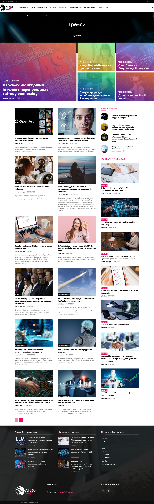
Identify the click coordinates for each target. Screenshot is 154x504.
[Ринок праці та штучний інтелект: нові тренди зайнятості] (77, 383)
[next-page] (21, 420)
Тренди (61, 134)
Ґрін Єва (61, 253)
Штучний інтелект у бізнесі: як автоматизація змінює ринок (29, 351)
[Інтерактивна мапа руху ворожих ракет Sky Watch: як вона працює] (77, 282)
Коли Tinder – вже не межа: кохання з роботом (32, 188)
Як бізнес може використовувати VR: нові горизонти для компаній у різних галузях (82, 465)
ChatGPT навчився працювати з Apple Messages (124, 117)
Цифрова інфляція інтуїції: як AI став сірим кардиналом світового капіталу (83, 440)
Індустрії (76, 36)
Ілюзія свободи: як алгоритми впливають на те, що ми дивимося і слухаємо (74, 189)
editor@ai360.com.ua (65, 492)
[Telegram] (150, 1)
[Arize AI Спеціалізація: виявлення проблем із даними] (20, 464)
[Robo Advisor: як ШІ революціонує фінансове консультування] (120, 378)
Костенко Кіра (63, 143)
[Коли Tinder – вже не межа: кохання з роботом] (34, 170)
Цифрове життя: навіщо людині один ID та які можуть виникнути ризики (76, 139)
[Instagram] (147, 1)
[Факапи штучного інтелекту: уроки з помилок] (77, 333)
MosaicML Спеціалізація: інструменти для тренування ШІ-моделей (40, 440)
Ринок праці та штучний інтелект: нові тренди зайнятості (76, 401)
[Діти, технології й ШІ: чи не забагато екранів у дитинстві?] (135, 86)
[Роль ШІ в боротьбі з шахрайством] (120, 310)
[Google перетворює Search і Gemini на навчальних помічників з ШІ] (104, 149)
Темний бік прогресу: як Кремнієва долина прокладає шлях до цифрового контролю (33, 301)
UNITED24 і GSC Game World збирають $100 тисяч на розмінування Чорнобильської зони (124, 138)
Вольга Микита (20, 355)
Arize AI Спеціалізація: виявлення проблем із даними (37, 463)
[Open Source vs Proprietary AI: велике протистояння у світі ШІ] (135, 57)
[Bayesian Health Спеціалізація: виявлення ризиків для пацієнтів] (20, 452)
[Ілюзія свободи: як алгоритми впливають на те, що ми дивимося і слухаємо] (77, 170)
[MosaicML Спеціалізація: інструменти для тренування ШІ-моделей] (20, 441)
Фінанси (104, 185)
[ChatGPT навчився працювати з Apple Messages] (104, 117)
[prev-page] (16, 420)
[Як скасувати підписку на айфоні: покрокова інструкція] (120, 275)
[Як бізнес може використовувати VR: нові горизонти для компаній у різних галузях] (120, 241)
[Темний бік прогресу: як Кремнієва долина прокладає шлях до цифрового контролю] (34, 282)
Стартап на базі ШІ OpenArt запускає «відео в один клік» (31, 139)
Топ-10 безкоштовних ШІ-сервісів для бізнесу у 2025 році (82, 451)
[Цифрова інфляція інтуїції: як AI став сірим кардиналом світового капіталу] (120, 173)
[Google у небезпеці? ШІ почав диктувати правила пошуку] (34, 229)
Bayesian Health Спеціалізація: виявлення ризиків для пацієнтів (40, 451)
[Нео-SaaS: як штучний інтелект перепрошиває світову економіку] (38, 72)
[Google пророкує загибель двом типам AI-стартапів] (96, 86)
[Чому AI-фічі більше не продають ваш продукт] (96, 57)
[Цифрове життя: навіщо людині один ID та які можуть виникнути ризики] (77, 121)
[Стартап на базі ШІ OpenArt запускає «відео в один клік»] (34, 121)
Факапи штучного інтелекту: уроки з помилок (75, 351)
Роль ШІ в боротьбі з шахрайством (115, 325)
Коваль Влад (19, 143)
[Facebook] (144, 1)
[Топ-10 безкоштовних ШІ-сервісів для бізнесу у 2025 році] (120, 207)
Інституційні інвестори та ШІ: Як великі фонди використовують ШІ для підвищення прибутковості (119, 358)
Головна (29, 16)
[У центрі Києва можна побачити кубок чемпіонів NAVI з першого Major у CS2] (104, 127)
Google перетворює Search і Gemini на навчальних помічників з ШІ (123, 149)
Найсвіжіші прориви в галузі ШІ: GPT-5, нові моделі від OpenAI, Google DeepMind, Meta (77, 248)
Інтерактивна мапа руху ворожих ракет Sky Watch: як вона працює (76, 300)
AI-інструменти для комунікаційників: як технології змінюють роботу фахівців (34, 401)
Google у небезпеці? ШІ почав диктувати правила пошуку (33, 247)
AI (15, 134)
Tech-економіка (39, 16)
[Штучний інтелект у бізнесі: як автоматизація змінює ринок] (34, 333)
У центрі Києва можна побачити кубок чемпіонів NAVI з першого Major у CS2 (123, 127)
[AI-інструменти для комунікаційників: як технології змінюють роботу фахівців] (34, 383)
